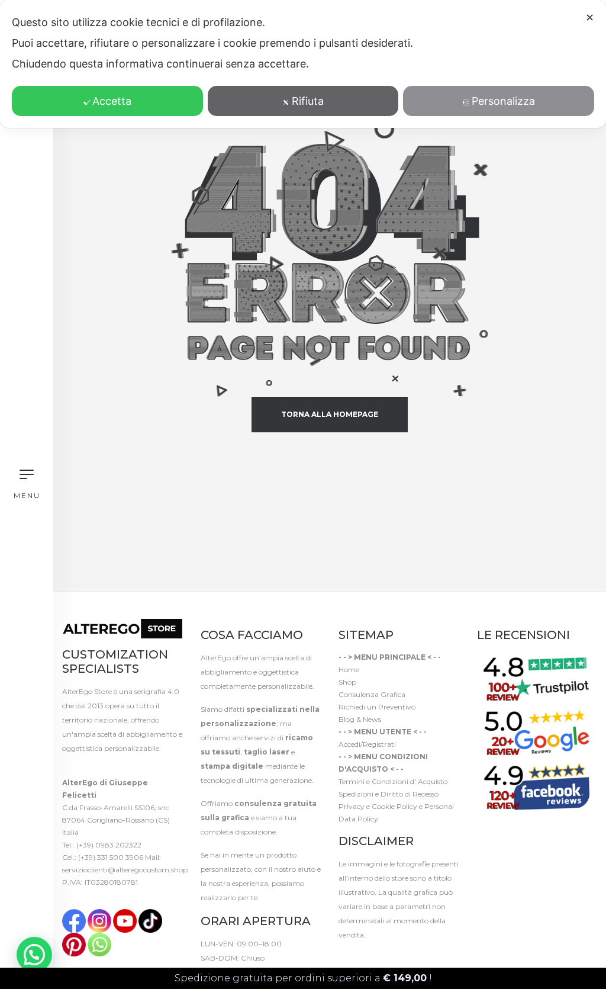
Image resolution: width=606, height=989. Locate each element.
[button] (34, 954)
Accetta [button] (111, 101)
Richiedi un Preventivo (377, 706)
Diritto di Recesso (410, 793)
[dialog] (303, 64)
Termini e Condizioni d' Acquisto (393, 781)
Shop (347, 681)
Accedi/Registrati (367, 744)
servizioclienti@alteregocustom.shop (125, 869)
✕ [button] (589, 17)
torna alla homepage (329, 414)
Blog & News (360, 719)
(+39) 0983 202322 (108, 844)
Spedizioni (356, 793)
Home (349, 669)
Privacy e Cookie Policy (378, 806)
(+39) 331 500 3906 (110, 857)
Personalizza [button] (503, 101)
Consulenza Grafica (372, 694)
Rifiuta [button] (308, 101)
